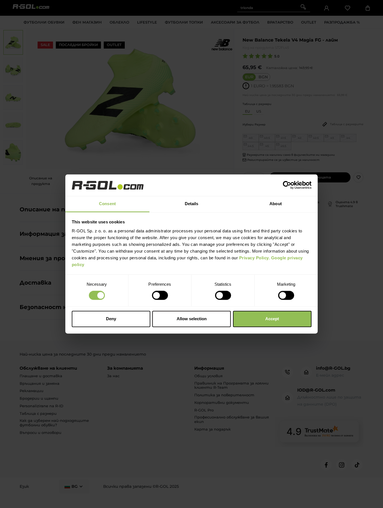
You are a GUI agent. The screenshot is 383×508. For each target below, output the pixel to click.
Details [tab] (192, 203)
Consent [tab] (107, 203)
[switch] (160, 295)
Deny (111, 318)
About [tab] (275, 203)
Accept (272, 318)
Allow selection (192, 318)
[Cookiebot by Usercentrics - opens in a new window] (287, 185)
